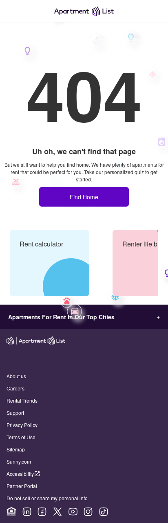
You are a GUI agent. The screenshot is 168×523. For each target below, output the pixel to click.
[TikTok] (103, 511)
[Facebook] (42, 511)
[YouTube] (73, 511)
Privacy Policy (22, 424)
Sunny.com (19, 461)
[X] (57, 511)
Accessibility (20, 473)
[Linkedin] (27, 511)
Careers (15, 388)
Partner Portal (22, 485)
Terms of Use (21, 437)
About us (16, 376)
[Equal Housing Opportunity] (11, 511)
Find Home (84, 197)
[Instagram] (88, 511)
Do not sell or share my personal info (47, 498)
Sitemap (16, 449)
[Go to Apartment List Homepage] (84, 11)
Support (15, 412)
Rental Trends (22, 400)
